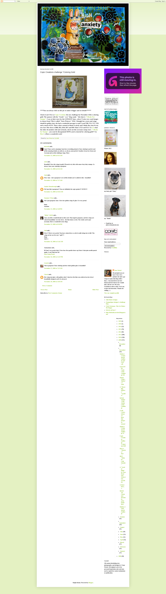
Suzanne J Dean (49, 198)
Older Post (95, 289)
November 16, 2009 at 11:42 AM (53, 241)
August (122, 527)
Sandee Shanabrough (50, 186)
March (122, 542)
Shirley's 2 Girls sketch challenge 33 (122, 430)
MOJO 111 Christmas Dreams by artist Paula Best (123, 497)
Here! (42, 134)
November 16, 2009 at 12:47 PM (53, 257)
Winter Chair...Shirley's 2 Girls (123, 381)
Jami (45, 175)
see (93, 127)
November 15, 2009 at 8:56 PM (53, 224)
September (122, 523)
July (121, 531)
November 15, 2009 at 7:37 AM (53, 180)
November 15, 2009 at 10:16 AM (53, 191)
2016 (120, 324)
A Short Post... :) (122, 486)
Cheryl (46, 274)
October (122, 517)
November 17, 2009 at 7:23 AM (53, 268)
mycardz (46, 146)
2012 (120, 332)
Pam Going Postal (49, 254)
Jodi (45, 230)
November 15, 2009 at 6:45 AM (53, 155)
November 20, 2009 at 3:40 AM (53, 281)
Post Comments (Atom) (55, 293)
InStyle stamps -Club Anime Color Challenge (123, 403)
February (123, 547)
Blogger (91, 582)
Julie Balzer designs (111, 300)
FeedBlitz (114, 247)
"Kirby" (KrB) (48, 215)
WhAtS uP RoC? (111, 310)
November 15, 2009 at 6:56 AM (53, 169)
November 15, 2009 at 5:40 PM (53, 209)
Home (70, 289)
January (122, 551)
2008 (120, 556)
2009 (120, 340)
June (121, 534)
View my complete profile (111, 293)
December (122, 344)
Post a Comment (47, 285)
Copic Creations (60, 115)
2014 (120, 326)
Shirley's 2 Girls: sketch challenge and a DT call (122, 359)
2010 (120, 337)
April (122, 539)
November (122, 350)
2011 (120, 334)
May (121, 537)
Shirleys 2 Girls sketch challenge (122, 510)
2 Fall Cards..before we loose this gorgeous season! (122, 417)
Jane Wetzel (117, 270)
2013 (120, 329)
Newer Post (44, 289)
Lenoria (46, 263)
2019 (120, 321)
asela (45, 161)
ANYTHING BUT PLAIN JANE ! (76, 8)
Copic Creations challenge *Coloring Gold (123, 441)
